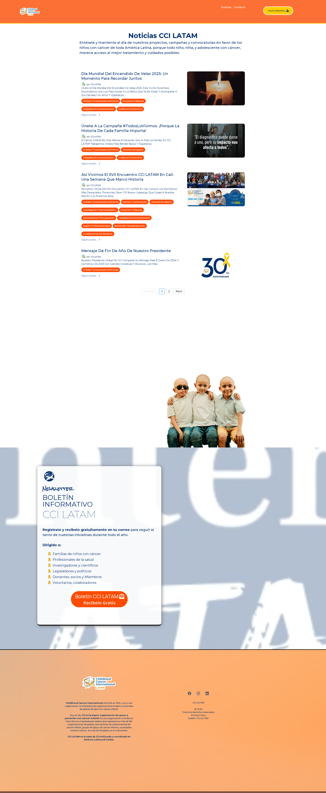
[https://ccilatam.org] (35, 11)
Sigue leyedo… (89, 115)
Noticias (226, 7)
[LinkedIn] (207, 693)
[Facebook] (189, 693)
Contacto (239, 7)
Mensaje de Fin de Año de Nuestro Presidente (126, 251)
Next (179, 291)
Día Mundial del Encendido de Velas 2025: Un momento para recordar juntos (124, 76)
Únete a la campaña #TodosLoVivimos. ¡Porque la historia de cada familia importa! (130, 128)
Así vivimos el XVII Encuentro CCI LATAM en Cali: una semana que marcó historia (127, 177)
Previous (150, 291)
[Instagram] (198, 693)
